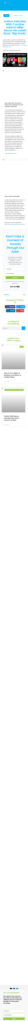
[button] (10, 306)
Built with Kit (15, 286)
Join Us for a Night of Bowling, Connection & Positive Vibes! (12, 375)
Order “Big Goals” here (10, 153)
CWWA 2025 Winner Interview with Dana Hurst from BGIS (11, 418)
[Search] (23, 328)
